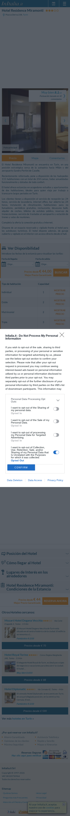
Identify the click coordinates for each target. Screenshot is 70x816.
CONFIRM (21, 467)
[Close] (63, 336)
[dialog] (35, 408)
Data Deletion (14, 480)
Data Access (35, 480)
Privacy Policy (55, 480)
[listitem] (35, 400)
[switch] (56, 409)
